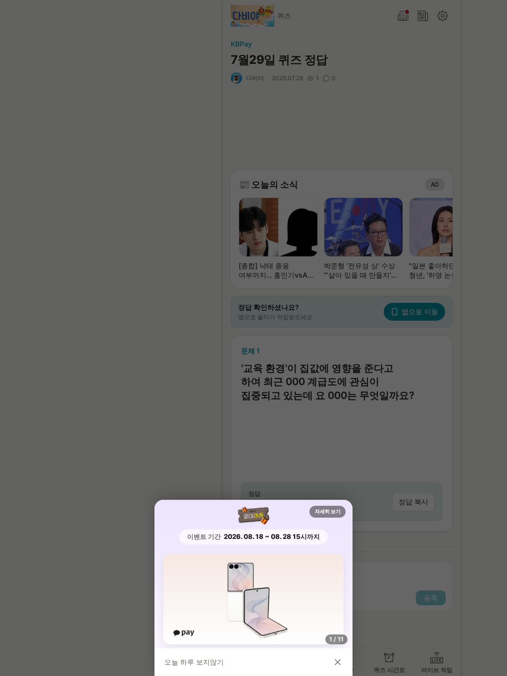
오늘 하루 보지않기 (194, 662)
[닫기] (338, 662)
